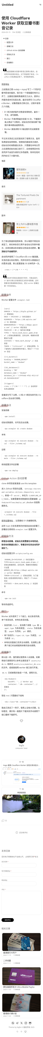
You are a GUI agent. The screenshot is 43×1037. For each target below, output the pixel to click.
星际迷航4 (21, 169)
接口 (8, 58)
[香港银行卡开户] (21, 942)
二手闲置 (7, 960)
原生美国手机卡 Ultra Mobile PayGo (19, 987)
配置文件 (10, 42)
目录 (6, 38)
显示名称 (5, 862)
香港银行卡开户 (10, 952)
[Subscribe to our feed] (12, 1023)
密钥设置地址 (7, 520)
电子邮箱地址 (6, 871)
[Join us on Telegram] (17, 1023)
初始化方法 (11, 54)
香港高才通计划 (10, 1013)
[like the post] (21, 721)
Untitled (7, 5)
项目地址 (5, 84)
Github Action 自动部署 (16, 50)
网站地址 (4, 880)
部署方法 (10, 46)
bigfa (19, 1027)
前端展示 (10, 62)
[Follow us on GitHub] (30, 1023)
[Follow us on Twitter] (21, 1023)
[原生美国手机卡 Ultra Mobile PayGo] (21, 976)
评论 (4, 890)
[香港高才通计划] (21, 1003)
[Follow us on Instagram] (25, 1023)
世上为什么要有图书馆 (27, 224)
